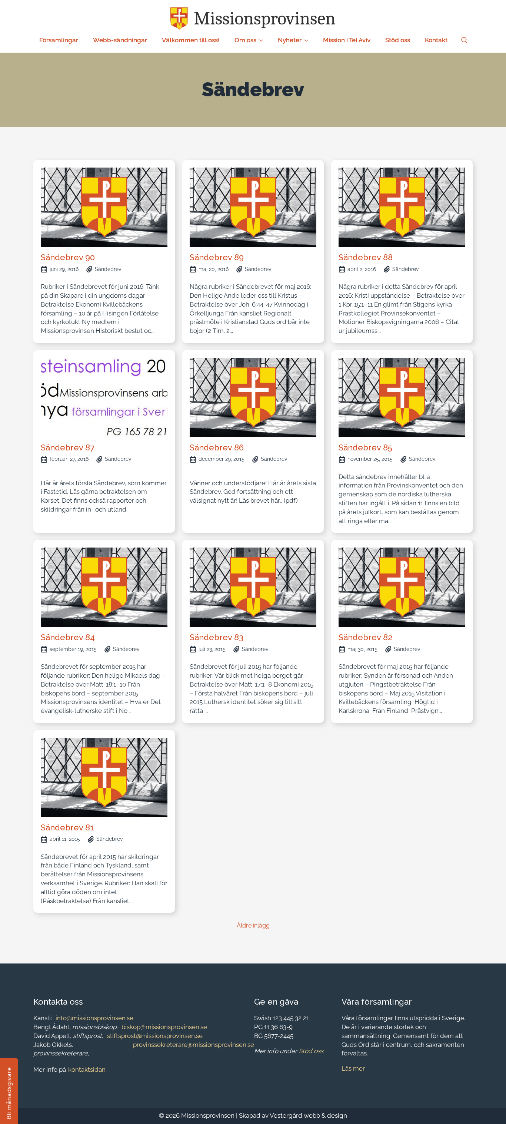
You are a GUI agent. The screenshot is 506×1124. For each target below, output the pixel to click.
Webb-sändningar (120, 40)
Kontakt (436, 40)
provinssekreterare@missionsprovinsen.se (193, 1044)
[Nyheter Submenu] (309, 40)
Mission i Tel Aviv (346, 40)
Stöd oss (397, 40)
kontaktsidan (87, 1069)
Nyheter (290, 40)
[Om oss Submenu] (263, 40)
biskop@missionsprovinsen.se (164, 1027)
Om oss (245, 40)
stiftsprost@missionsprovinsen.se (155, 1035)
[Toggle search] (464, 40)
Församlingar (58, 40)
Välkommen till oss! (191, 40)
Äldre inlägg (253, 925)
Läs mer (353, 1068)
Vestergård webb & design (308, 1115)
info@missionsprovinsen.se (94, 1018)
